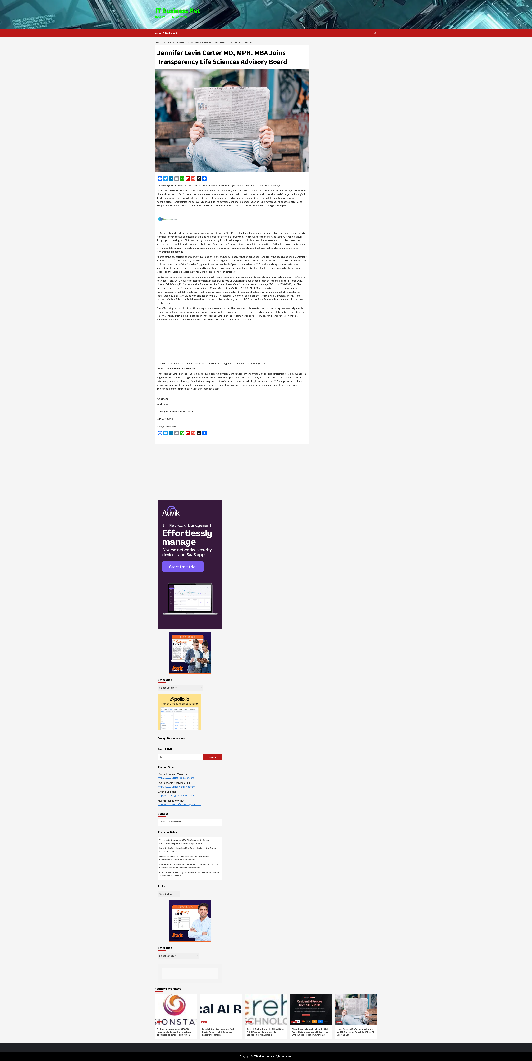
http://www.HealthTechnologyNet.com (179, 804)
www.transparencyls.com (252, 363)
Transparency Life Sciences (204, 190)
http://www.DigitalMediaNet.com (176, 786)
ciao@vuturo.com (166, 426)
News (159, 1022)
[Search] (375, 33)
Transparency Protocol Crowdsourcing (205, 232)
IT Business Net (177, 10)
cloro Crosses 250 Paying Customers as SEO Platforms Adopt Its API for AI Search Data (190, 874)
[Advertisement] (303, 14)
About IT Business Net (167, 33)
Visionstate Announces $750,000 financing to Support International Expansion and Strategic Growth (184, 842)
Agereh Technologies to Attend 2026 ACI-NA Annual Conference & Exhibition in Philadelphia (184, 858)
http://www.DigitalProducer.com (176, 777)
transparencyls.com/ (209, 388)
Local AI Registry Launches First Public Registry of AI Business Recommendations (188, 850)
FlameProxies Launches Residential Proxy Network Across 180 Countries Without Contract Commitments (189, 866)
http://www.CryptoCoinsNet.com (176, 795)
